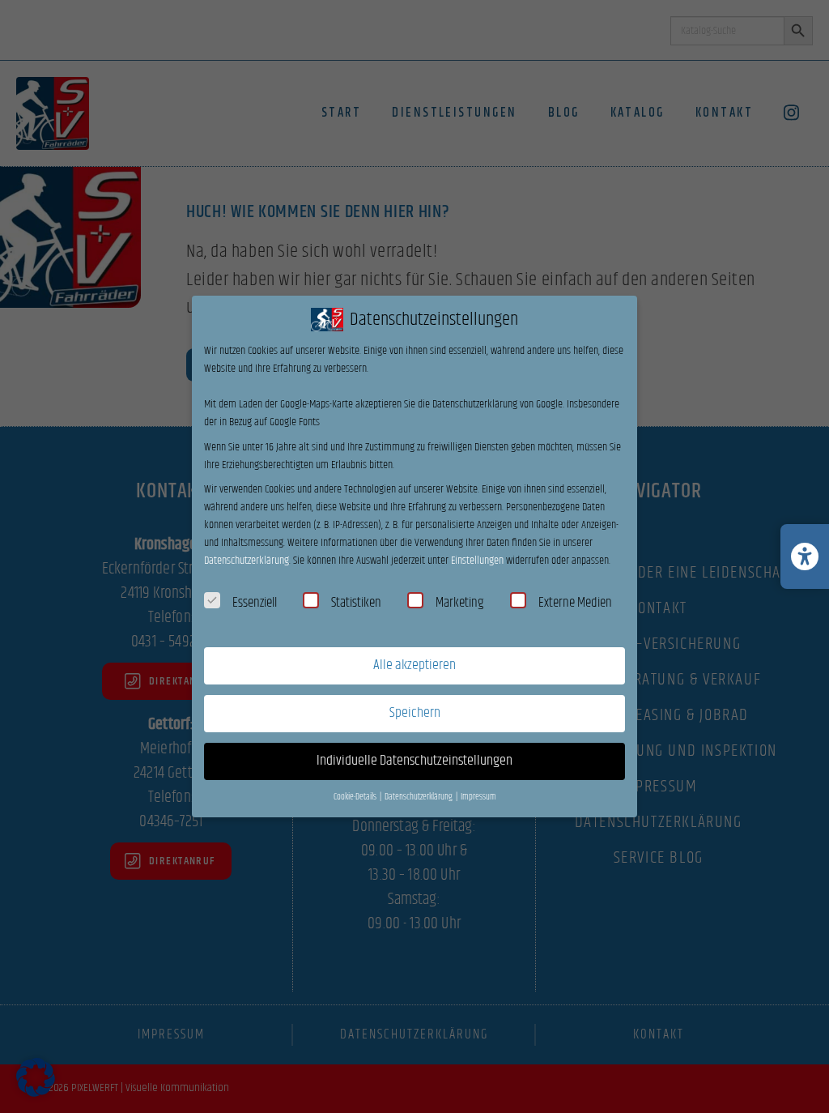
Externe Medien (575, 602)
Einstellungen (477, 560)
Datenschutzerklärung (246, 560)
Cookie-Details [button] (356, 797)
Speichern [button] (414, 712)
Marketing (460, 602)
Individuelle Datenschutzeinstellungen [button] (414, 760)
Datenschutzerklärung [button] (419, 797)
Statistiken (356, 602)
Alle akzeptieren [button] (414, 665)
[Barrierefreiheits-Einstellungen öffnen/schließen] (804, 556)
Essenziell (254, 602)
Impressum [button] (478, 797)
